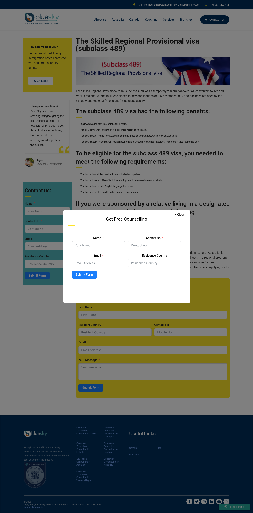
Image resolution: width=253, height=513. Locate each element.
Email (97, 255)
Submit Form (84, 274)
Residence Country (154, 255)
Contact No (153, 238)
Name (97, 238)
